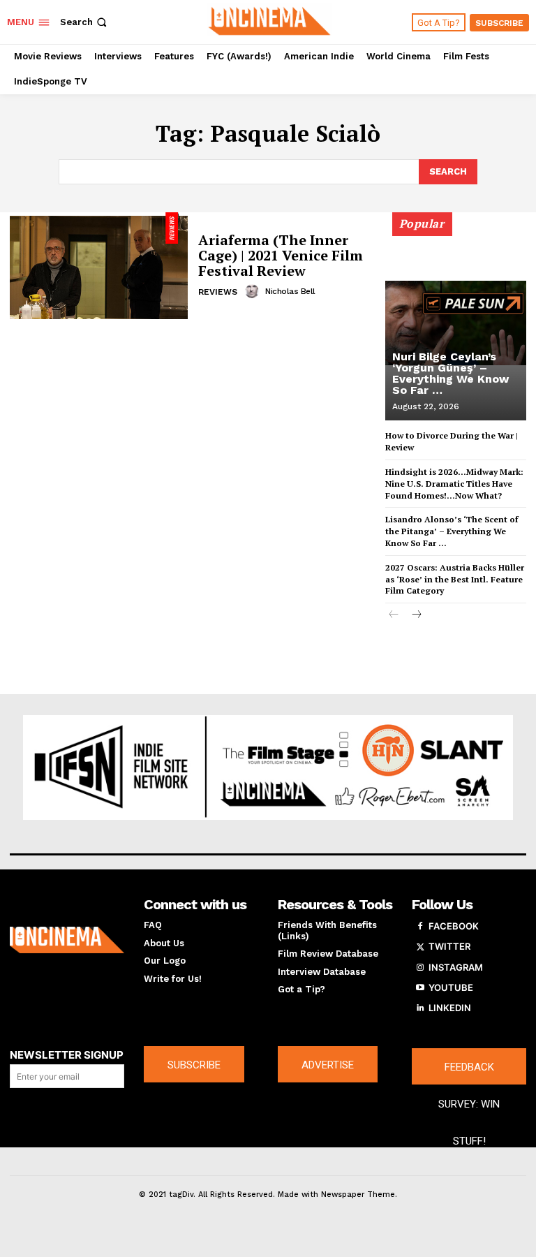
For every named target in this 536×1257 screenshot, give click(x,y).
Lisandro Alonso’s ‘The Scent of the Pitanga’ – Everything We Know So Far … (451, 531)
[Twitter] (420, 947)
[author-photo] (254, 291)
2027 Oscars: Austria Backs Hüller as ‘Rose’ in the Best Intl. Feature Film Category (454, 579)
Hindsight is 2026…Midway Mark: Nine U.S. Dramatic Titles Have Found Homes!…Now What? (454, 483)
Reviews (217, 292)
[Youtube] (420, 988)
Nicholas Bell (290, 291)
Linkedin (450, 1007)
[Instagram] (420, 968)
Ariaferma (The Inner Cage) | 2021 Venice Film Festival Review (280, 255)
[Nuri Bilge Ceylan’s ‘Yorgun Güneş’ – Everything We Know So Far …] (455, 322)
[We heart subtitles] (270, 20)
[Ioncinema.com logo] (67, 940)
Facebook (454, 926)
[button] (85, 22)
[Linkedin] (420, 1008)
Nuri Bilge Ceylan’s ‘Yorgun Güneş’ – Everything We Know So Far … (450, 373)
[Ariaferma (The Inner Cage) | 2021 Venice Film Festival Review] (99, 265)
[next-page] (416, 615)
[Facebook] (420, 926)
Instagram (456, 967)
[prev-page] (394, 615)
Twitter (449, 946)
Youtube (451, 987)
